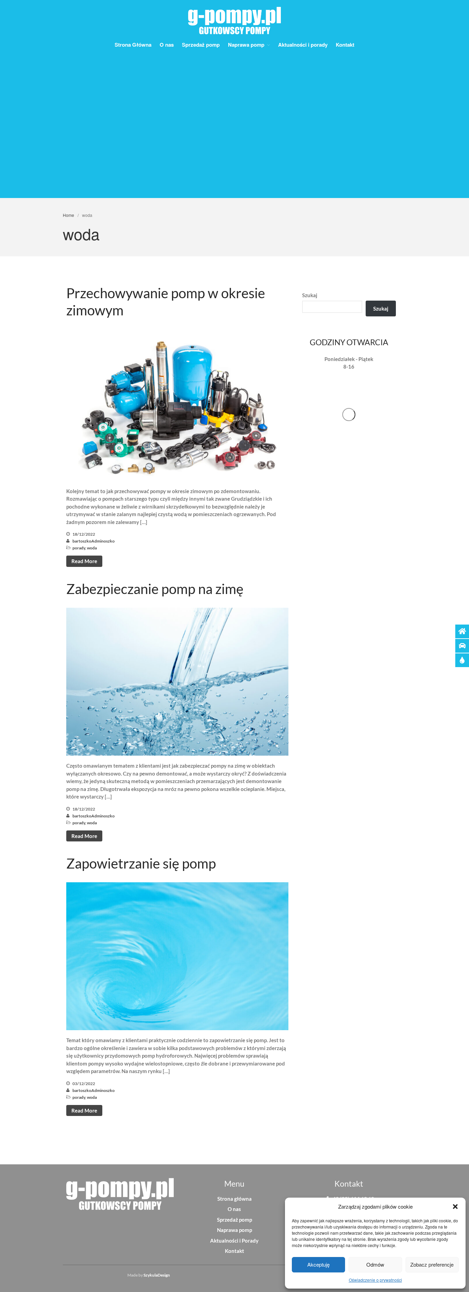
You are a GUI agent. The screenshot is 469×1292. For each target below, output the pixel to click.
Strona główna (234, 1199)
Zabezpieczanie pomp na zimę (154, 589)
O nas (167, 44)
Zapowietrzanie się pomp (141, 863)
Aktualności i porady (303, 44)
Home (68, 215)
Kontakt (345, 44)
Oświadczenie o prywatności (375, 1280)
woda (92, 547)
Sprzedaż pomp (201, 44)
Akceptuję (318, 1264)
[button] (455, 1206)
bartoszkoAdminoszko (93, 541)
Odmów (375, 1264)
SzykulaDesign (157, 1275)
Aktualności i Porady (234, 1240)
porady (78, 547)
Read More (84, 561)
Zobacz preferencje (432, 1264)
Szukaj (309, 295)
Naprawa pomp (246, 44)
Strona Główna (133, 44)
